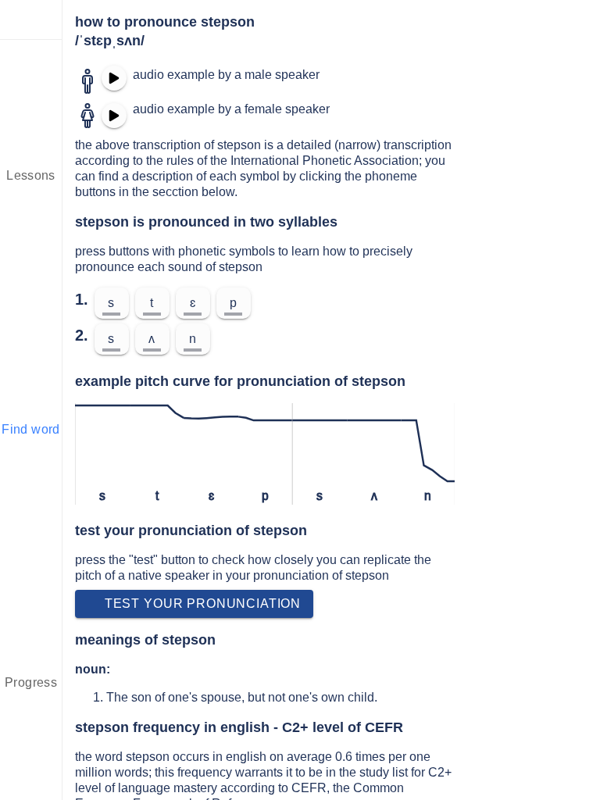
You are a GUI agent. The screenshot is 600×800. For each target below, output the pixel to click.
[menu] (31, 19)
